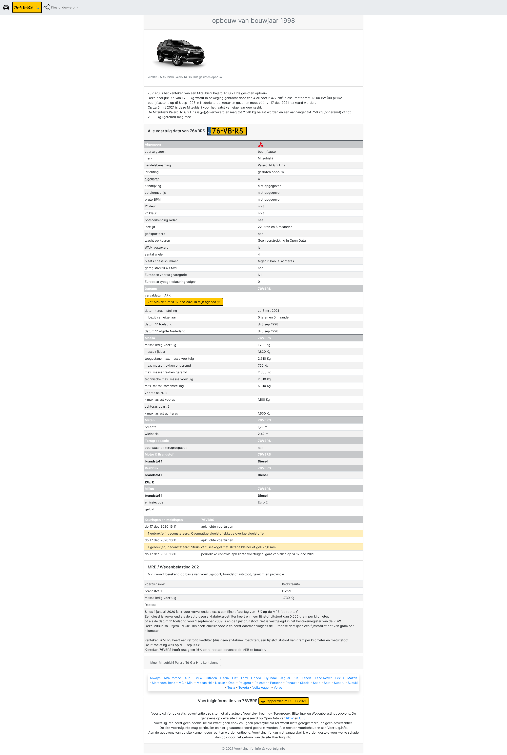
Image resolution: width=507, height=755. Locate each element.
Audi (188, 678)
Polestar (260, 683)
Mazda (352, 678)
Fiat (235, 678)
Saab (316, 683)
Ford (244, 678)
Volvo (278, 687)
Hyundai (270, 678)
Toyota (243, 687)
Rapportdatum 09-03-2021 (285, 701)
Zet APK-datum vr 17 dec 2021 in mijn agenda (182, 302)
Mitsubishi (204, 683)
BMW (198, 678)
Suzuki (353, 683)
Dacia (224, 678)
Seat (327, 683)
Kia (296, 678)
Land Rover (323, 678)
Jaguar (285, 678)
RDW (290, 718)
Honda (256, 678)
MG (181, 683)
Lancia (307, 678)
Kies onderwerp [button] (63, 7)
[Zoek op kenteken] (37, 7)
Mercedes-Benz (163, 683)
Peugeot (245, 683)
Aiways (155, 678)
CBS (302, 718)
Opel (231, 683)
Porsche (276, 683)
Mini (190, 683)
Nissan (220, 683)
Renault (291, 683)
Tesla (231, 687)
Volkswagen (261, 687)
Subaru (339, 683)
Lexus (339, 678)
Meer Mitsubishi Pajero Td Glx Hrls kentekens (184, 662)
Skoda (305, 683)
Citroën (211, 678)
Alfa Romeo (172, 678)
